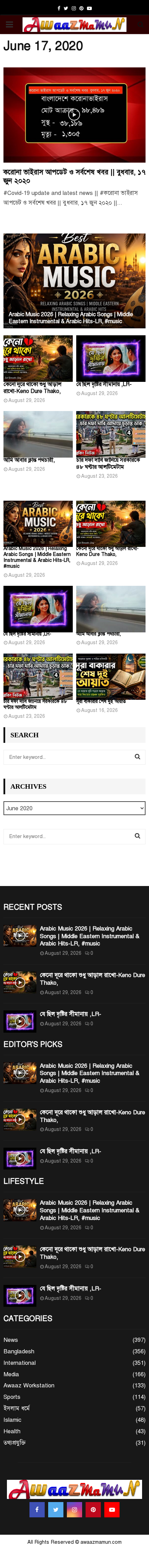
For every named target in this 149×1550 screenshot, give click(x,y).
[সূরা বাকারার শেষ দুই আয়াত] (111, 677)
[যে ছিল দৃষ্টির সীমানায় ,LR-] (111, 358)
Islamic (12, 1420)
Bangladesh (18, 1351)
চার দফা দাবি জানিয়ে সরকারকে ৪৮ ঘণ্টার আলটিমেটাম (108, 463)
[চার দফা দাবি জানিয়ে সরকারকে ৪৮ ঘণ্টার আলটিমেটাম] (111, 434)
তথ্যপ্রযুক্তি (14, 1442)
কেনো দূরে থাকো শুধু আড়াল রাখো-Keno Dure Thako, (32, 388)
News (10, 1340)
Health (11, 1431)
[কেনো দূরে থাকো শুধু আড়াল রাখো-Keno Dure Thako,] (38, 358)
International (19, 1363)
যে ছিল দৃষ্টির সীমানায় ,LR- (104, 384)
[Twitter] (55, 1509)
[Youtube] (112, 1509)
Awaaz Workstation (28, 1385)
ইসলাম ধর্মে (16, 1408)
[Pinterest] (93, 1509)
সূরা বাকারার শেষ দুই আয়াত (101, 701)
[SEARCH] (138, 757)
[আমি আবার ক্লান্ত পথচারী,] (38, 434)
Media (11, 1374)
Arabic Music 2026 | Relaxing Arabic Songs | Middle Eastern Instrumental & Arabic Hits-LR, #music (71, 318)
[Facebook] (37, 1509)
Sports (11, 1397)
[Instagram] (74, 1509)
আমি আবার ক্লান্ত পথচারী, (29, 460)
